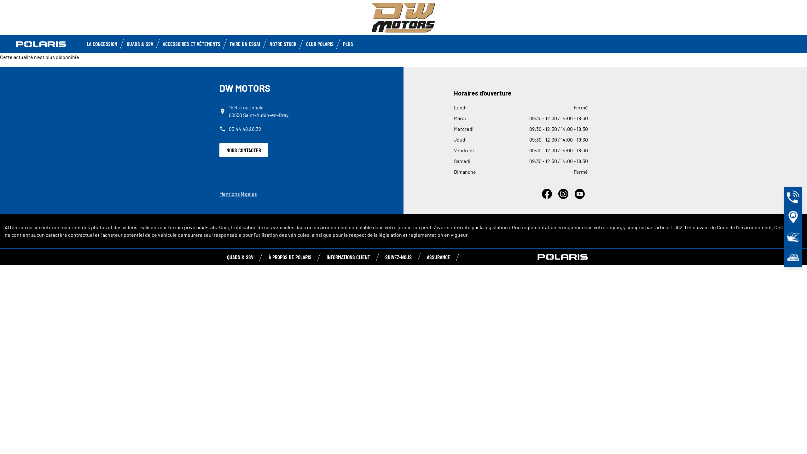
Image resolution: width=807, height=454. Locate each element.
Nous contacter (243, 150)
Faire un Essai (245, 43)
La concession (102, 43)
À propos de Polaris (290, 256)
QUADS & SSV (240, 256)
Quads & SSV (140, 43)
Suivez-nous (398, 256)
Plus (348, 43)
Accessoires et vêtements (191, 43)
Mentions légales (238, 194)
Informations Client (348, 256)
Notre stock (283, 43)
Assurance (438, 256)
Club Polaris (320, 43)
